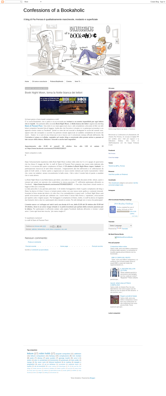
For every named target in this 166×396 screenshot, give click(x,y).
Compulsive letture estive (118, 246)
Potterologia (62, 366)
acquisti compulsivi (63, 354)
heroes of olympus (49, 368)
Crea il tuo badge (113, 157)
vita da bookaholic (39, 366)
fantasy (52, 356)
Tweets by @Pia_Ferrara (117, 166)
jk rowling (67, 362)
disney (39, 358)
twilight (40, 372)
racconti (70, 368)
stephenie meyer (73, 364)
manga (29, 362)
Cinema (69, 81)
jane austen (50, 358)
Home (27, 81)
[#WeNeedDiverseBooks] (124, 237)
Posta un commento (34, 242)
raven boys (78, 368)
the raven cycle (40, 362)
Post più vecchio (97, 246)
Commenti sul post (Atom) (39, 250)
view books (135, 216)
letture (30, 353)
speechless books (55, 370)
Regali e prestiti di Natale (128, 296)
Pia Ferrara (112, 153)
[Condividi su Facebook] (58, 226)
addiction (34, 229)
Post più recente (31, 246)
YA (68, 366)
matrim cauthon (61, 368)
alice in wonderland (41, 360)
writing (46, 372)
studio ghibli (66, 370)
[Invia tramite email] (51, 226)
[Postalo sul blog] (53, 226)
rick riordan (76, 356)
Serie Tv (77, 81)
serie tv (76, 358)
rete (62, 229)
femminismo (54, 360)
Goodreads (115, 183)
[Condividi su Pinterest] (60, 226)
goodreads (64, 360)
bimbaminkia (41, 229)
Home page (64, 246)
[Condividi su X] (55, 226)
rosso (39, 370)
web (65, 229)
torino (34, 372)
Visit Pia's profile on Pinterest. (118, 174)
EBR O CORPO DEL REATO (121, 257)
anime (39, 364)
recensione (62, 364)
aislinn (29, 360)
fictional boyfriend (55, 362)
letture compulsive (55, 229)
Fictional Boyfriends (56, 81)
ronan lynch (32, 370)
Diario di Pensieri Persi (34, 126)
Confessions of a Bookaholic (53, 10)
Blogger (92, 378)
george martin (64, 358)
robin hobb (44, 353)
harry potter (75, 360)
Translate (125, 229)
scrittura (46, 370)
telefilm (74, 370)
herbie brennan (37, 368)
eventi (47, 229)
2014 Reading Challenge (123, 203)
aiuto (32, 358)
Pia (118, 207)
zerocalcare (53, 372)
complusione (64, 356)
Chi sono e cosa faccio (39, 81)
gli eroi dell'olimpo (50, 364)
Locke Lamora (52, 366)
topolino (29, 366)
